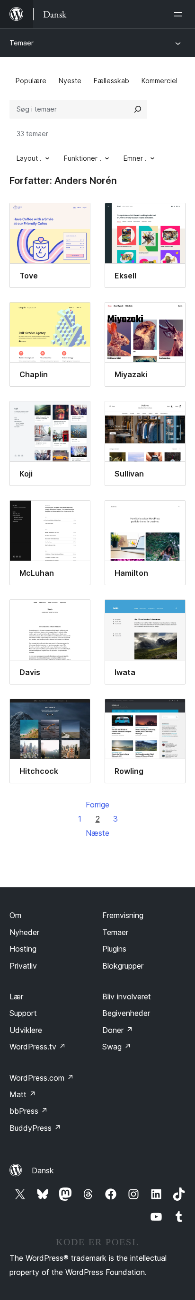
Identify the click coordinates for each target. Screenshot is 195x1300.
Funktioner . (82, 158)
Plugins (114, 948)
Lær (16, 996)
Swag (116, 1046)
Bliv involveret (126, 996)
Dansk (43, 1170)
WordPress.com (41, 1078)
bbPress (28, 1111)
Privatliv (23, 966)
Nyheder (24, 932)
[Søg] (137, 109)
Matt (22, 1094)
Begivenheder (126, 1013)
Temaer (21, 43)
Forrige (97, 804)
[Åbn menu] (180, 14)
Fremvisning (122, 915)
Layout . (29, 158)
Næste (97, 833)
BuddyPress (35, 1128)
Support (23, 1013)
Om (15, 915)
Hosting (22, 948)
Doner (117, 1030)
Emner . (135, 158)
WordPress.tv (37, 1046)
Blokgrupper (122, 966)
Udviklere (25, 1030)
